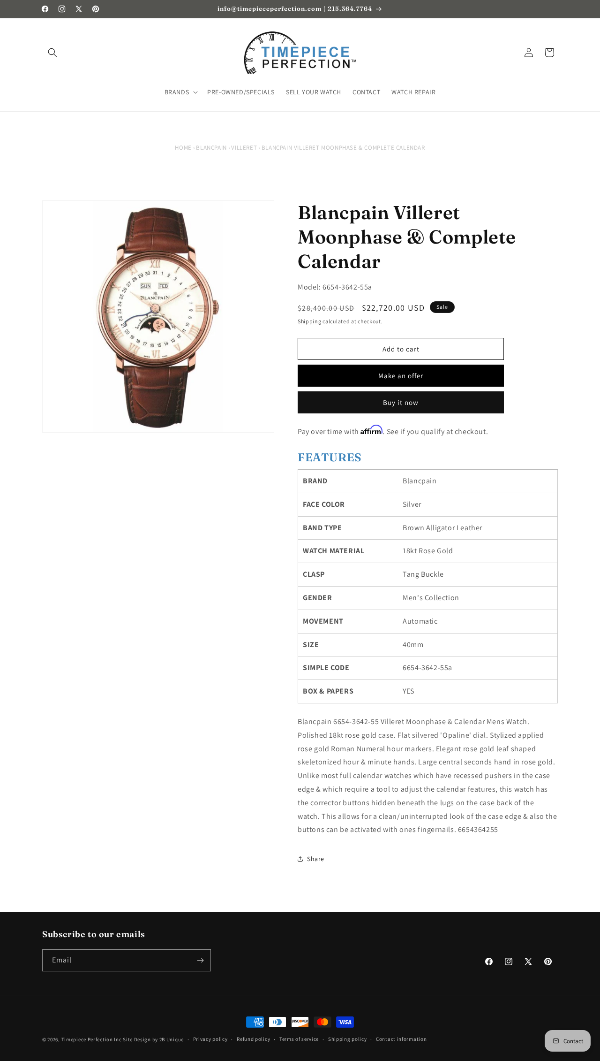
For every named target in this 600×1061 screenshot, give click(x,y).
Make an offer (400, 375)
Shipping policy (347, 1039)
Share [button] (315, 859)
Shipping (310, 321)
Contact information (401, 1039)
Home (183, 148)
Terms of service (299, 1039)
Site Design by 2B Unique (153, 1039)
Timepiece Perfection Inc (91, 1039)
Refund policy (253, 1039)
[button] (52, 52)
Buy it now (401, 402)
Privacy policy (210, 1039)
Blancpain (211, 148)
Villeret (244, 148)
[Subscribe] (200, 960)
